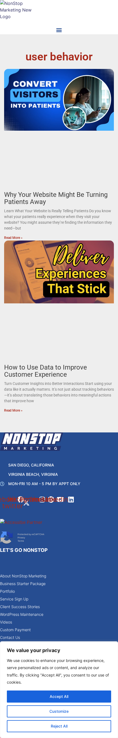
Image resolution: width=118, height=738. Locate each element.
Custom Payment (15, 629)
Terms (21, 540)
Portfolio (7, 591)
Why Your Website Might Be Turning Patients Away (56, 198)
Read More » (13, 238)
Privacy (21, 537)
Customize (59, 711)
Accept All (59, 696)
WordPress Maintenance (21, 614)
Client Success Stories (20, 606)
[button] (59, 29)
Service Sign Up (14, 599)
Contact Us (10, 637)
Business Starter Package (23, 583)
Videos (6, 622)
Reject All (59, 726)
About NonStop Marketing (23, 576)
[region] (59, 689)
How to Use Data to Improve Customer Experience (45, 371)
